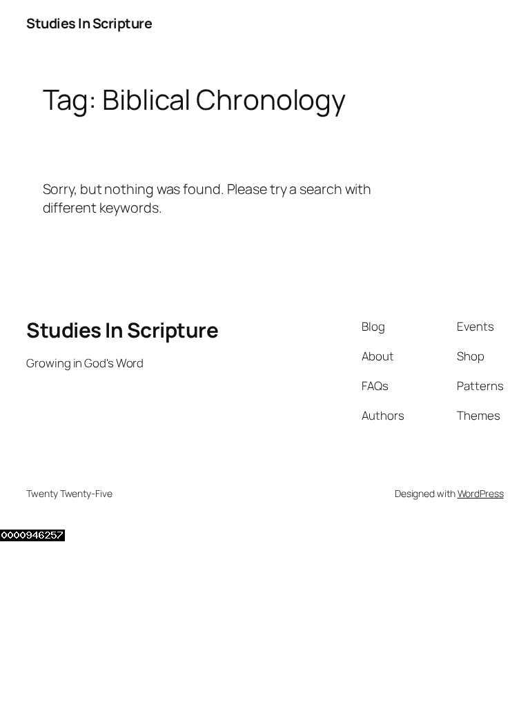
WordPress (481, 493)
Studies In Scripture (89, 23)
